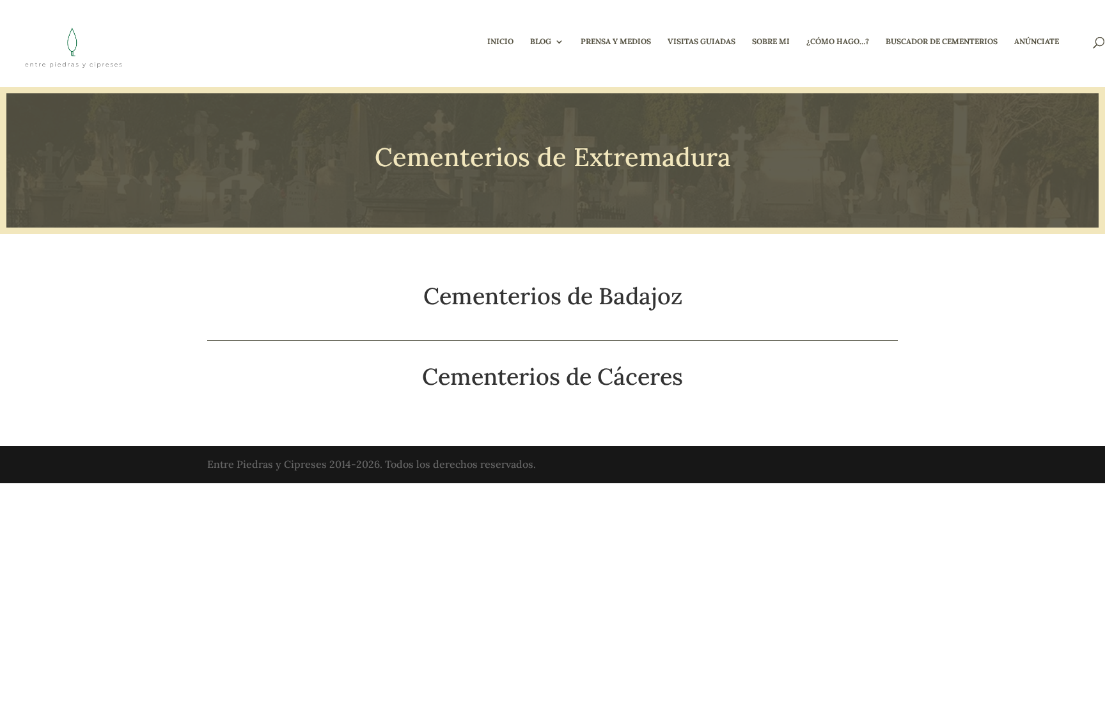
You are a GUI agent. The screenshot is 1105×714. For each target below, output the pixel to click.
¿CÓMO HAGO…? (837, 41)
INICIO (500, 41)
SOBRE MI (771, 41)
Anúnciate (1036, 41)
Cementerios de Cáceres (552, 376)
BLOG (540, 41)
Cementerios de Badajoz (552, 296)
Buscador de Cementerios (942, 41)
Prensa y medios (616, 41)
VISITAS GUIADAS (701, 41)
